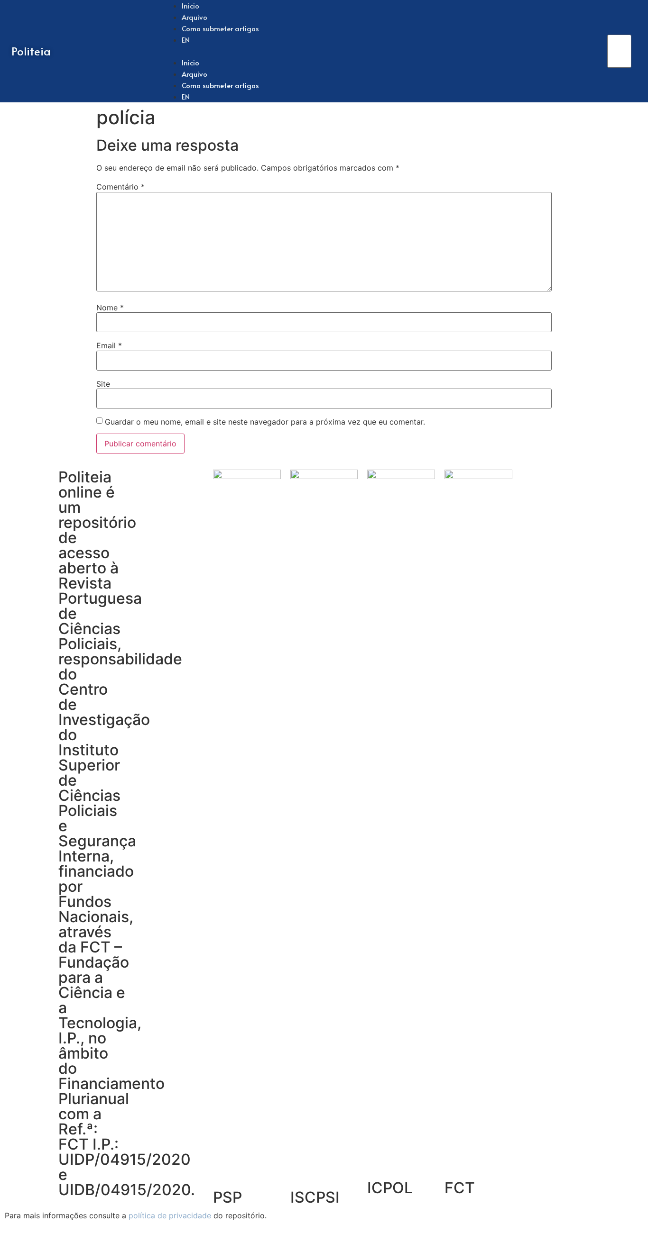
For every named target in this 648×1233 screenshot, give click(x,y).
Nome (110, 307)
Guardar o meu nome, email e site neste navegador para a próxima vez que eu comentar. (265, 422)
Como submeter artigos (220, 28)
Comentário (120, 186)
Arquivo (194, 74)
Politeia (31, 51)
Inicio (190, 62)
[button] (385, 51)
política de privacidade (170, 1215)
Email (109, 345)
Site (103, 384)
